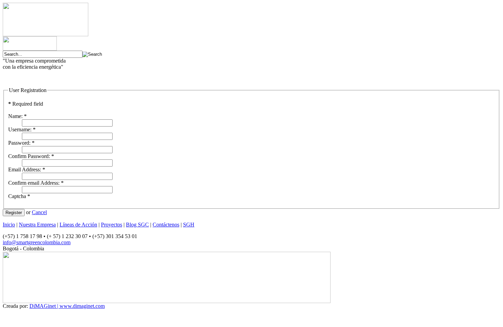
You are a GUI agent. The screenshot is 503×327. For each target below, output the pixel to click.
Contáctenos (166, 224)
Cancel (39, 212)
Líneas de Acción (78, 224)
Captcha (19, 196)
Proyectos (111, 224)
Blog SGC (137, 224)
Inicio (9, 224)
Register (13, 212)
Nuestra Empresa (37, 224)
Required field (25, 104)
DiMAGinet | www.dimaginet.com (67, 306)
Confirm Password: (31, 156)
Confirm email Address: (36, 183)
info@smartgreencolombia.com (36, 242)
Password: (21, 143)
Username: (22, 129)
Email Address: (26, 169)
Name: (17, 116)
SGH (188, 224)
